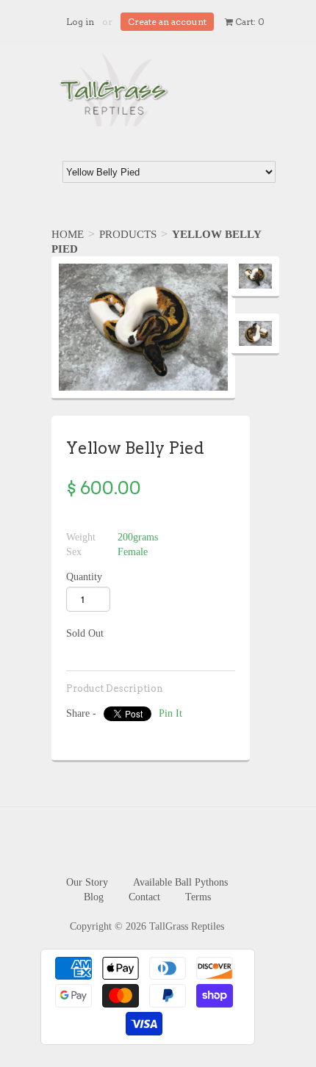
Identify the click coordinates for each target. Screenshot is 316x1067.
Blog (94, 897)
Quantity (84, 576)
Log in (80, 21)
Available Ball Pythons (180, 882)
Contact (144, 897)
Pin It (170, 713)
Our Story (87, 882)
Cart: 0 (249, 21)
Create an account (167, 21)
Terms (198, 897)
